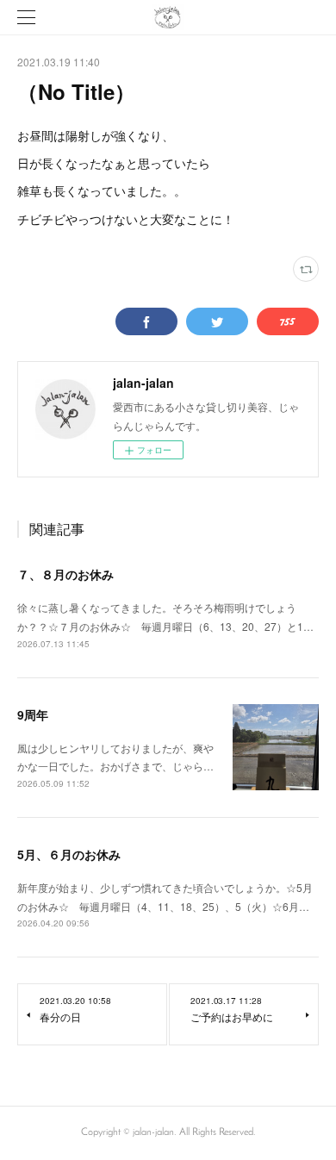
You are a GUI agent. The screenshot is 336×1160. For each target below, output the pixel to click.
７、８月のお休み (65, 574)
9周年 (32, 714)
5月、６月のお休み (69, 854)
